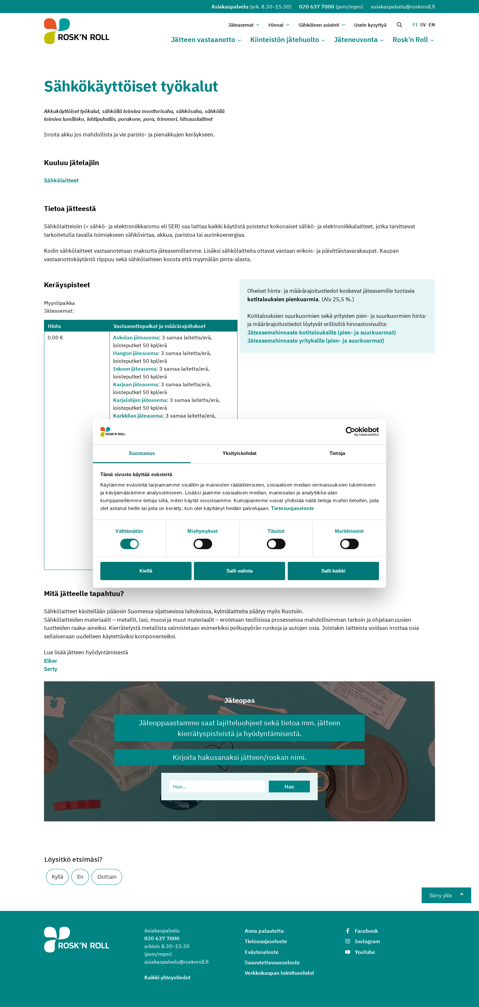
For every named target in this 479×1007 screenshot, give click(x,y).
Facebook (366, 931)
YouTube (365, 952)
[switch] (203, 544)
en (431, 24)
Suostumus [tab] (142, 453)
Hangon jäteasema (135, 353)
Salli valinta (239, 571)
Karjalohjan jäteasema (140, 400)
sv (423, 24)
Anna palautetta (264, 931)
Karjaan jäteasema (135, 384)
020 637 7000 (316, 6)
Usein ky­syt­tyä (370, 25)
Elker (50, 660)
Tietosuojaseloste (292, 508)
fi (415, 24)
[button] (57, 877)
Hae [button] (289, 786)
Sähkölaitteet (61, 180)
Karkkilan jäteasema (138, 415)
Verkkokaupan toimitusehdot (279, 973)
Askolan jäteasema (136, 337)
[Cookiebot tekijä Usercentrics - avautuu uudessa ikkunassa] (350, 432)
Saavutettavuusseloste (272, 962)
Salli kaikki (333, 571)
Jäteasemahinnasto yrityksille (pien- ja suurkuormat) (315, 340)
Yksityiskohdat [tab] (239, 453)
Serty (50, 669)
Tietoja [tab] (337, 453)
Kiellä (145, 571)
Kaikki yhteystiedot (167, 977)
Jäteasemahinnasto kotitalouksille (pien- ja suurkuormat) (321, 332)
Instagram (367, 941)
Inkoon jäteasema (134, 368)
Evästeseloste (262, 952)
